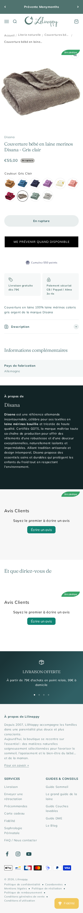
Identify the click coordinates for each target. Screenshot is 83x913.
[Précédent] (5, 7)
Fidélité (9, 821)
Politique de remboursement (23, 892)
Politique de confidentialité (22, 884)
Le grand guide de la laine (61, 796)
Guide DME (54, 818)
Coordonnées (54, 884)
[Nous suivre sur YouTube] (29, 854)
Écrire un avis (41, 530)
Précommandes (15, 806)
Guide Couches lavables (57, 808)
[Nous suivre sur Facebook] (7, 854)
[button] (41, 242)
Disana (9, 137)
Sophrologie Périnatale (13, 830)
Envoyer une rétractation (13, 796)
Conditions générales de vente (24, 896)
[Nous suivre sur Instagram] (18, 854)
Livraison (11, 787)
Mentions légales (15, 888)
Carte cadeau (14, 813)
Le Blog (51, 825)
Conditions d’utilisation (19, 900)
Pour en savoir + (16, 765)
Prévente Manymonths (41, 7)
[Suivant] (78, 7)
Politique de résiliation (47, 888)
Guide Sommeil (57, 787)
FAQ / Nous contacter (20, 840)
